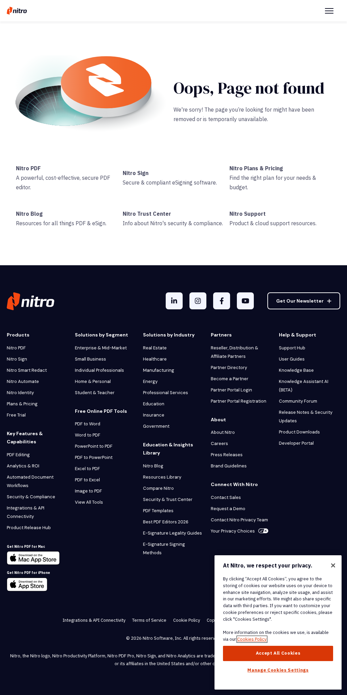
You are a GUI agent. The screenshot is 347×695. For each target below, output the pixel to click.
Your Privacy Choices (233, 531)
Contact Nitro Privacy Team (239, 520)
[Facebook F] (221, 300)
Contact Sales (226, 497)
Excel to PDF (87, 468)
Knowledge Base (296, 370)
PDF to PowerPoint (94, 457)
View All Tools (89, 502)
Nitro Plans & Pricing (256, 168)
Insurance (153, 415)
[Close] (333, 565)
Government (156, 426)
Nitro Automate (23, 381)
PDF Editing (18, 455)
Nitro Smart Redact (27, 370)
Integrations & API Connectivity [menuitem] (94, 620)
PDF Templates (158, 511)
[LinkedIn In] (174, 300)
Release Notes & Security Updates (305, 416)
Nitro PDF (28, 168)
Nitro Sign (135, 173)
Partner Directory (229, 367)
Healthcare (155, 359)
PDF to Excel (87, 480)
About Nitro (223, 432)
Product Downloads (299, 432)
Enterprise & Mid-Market (101, 348)
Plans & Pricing (22, 404)
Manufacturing (158, 370)
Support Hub (292, 348)
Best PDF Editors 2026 (165, 522)
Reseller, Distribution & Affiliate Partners (235, 352)
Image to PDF (88, 491)
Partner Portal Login (231, 390)
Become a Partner (229, 379)
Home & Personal (93, 381)
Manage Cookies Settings (277, 670)
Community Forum (298, 401)
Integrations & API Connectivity (25, 512)
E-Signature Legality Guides (172, 533)
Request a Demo (228, 508)
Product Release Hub (29, 527)
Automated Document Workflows (30, 481)
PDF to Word (87, 424)
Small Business (90, 359)
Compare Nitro (158, 488)
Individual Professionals (99, 370)
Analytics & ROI (23, 466)
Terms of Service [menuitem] (149, 620)
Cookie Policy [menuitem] (186, 620)
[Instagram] (197, 300)
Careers (219, 443)
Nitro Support (247, 213)
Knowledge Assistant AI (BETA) (303, 386)
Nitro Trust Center (147, 213)
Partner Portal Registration (238, 401)
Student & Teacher (95, 392)
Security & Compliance (31, 497)
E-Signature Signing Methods (164, 548)
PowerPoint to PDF (94, 446)
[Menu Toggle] (329, 11)
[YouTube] (245, 300)
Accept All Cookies (278, 653)
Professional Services (165, 392)
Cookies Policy (252, 639)
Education (153, 404)
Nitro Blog (29, 213)
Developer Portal (296, 443)
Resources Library (162, 477)
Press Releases (227, 455)
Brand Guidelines (229, 466)
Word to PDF (87, 435)
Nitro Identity (20, 392)
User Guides (292, 359)
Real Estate (155, 348)
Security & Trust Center (167, 499)
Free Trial (16, 415)
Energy (150, 381)
